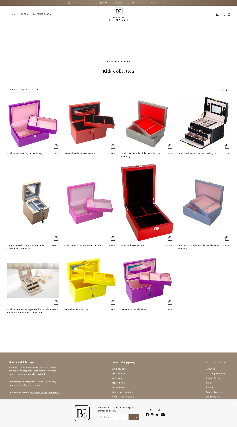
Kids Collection (122, 61)
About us (210, 368)
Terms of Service (214, 392)
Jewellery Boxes (119, 368)
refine (35, 90)
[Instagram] (152, 414)
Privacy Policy (213, 378)
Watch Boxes (118, 387)
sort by (25, 90)
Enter (134, 417)
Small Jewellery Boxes (123, 396)
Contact (210, 387)
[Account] (217, 14)
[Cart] (229, 14)
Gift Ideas (117, 378)
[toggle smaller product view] (227, 89)
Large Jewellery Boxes (122, 392)
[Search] (223, 14)
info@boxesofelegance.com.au (45, 392)
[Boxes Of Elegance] (118, 14)
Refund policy (213, 396)
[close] (233, 403)
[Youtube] (162, 414)
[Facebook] (148, 414)
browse (13, 90)
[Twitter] (157, 414)
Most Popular (119, 373)
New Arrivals (118, 382)
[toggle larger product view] (222, 89)
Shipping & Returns (216, 373)
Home (110, 61)
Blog (208, 382)
